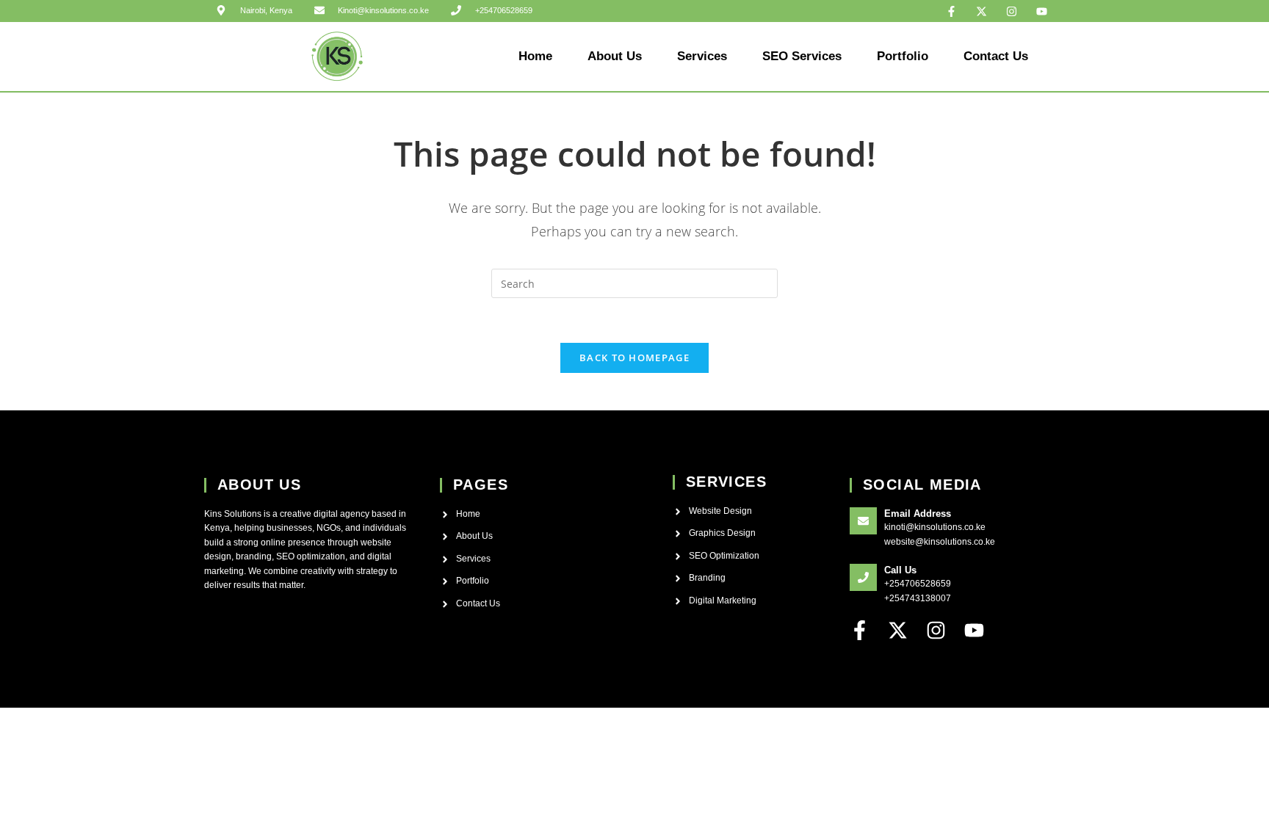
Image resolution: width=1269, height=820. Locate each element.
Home (535, 56)
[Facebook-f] (952, 11)
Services (702, 56)
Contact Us (996, 56)
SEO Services (802, 56)
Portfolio (902, 56)
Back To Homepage (634, 357)
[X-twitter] (982, 11)
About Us (615, 56)
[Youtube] (1042, 11)
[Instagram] (1012, 11)
